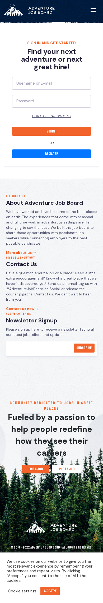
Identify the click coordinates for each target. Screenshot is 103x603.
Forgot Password (51, 116)
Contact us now (20, 309)
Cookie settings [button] (22, 591)
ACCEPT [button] (50, 591)
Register (51, 154)
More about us (19, 252)
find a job (36, 469)
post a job (66, 469)
